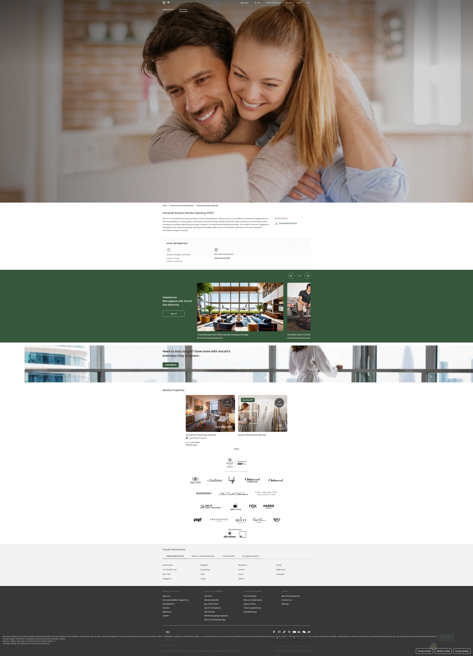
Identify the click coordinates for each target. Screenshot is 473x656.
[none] (181, 596)
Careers (166, 608)
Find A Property (250, 596)
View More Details (222, 258)
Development (168, 604)
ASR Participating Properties (216, 616)
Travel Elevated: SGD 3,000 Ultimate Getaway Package (222, 334)
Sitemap (285, 604)
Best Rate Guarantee (291, 596)
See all (173, 313)
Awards (166, 616)
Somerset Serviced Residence (182, 206)
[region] (253, 311)
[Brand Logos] (195, 480)
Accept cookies (424, 651)
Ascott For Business (212, 608)
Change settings (462, 651)
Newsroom (167, 612)
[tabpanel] (236, 572)
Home (165, 206)
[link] (274, 632)
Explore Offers (250, 604)
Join (308, 3)
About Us (166, 596)
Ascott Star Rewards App (214, 619)
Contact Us (286, 600)
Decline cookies (443, 651)
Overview (183, 9)
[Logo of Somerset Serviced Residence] (168, 10)
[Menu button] (164, 2)
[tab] (175, 556)
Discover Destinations (253, 600)
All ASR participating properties (210, 338)
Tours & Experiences (253, 608)
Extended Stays (250, 612)
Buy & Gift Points (211, 604)
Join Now (208, 596)
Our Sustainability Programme (175, 600)
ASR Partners (209, 612)
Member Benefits (211, 600)
